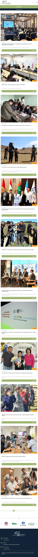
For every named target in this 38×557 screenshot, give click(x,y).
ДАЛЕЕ (33, 50)
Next (36, 523)
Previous (1, 523)
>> (34, 510)
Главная (17, 9)
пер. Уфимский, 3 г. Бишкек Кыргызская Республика (11, 544)
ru (32, 2)
